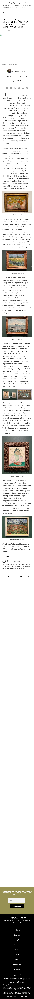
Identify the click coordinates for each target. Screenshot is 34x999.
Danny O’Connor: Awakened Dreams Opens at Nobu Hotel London (15, 822)
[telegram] (3, 12)
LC (3, 30)
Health (17, 960)
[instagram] (7, 12)
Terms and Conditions (8, 993)
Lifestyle (17, 950)
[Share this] (11, 88)
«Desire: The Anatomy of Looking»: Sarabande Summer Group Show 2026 (16, 746)
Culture (9, 30)
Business (17, 945)
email (22, 989)
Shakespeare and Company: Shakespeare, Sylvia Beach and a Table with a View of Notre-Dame (16, 797)
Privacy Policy (18, 993)
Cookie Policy (27, 993)
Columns (17, 935)
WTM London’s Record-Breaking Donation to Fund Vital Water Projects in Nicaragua (15, 601)
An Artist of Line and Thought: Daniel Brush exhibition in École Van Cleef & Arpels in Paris (16, 871)
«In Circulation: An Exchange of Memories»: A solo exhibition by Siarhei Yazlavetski (16, 771)
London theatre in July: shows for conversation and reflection (16, 846)
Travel (17, 955)
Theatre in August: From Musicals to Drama (13, 673)
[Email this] (7, 88)
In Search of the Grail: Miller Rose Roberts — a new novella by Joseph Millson (16, 722)
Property (17, 969)
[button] (29, 12)
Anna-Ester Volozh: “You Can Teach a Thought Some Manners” (15, 626)
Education (17, 965)
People (17, 940)
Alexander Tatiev (18, 71)
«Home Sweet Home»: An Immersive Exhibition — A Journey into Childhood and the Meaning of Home (16, 697)
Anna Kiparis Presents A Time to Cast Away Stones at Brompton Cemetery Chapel (15, 650)
